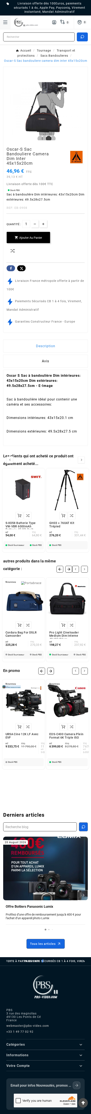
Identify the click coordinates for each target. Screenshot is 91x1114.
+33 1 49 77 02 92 (19, 1031)
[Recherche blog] (83, 826)
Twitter (21, 268)
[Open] (5, 22)
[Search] (82, 37)
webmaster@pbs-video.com (27, 1025)
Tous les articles (43, 943)
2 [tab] (43, 139)
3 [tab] (48, 139)
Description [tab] (45, 346)
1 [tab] (39, 139)
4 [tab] (52, 139)
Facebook (11, 268)
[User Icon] (54, 22)
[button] (45, 929)
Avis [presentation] (45, 361)
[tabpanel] (45, 109)
